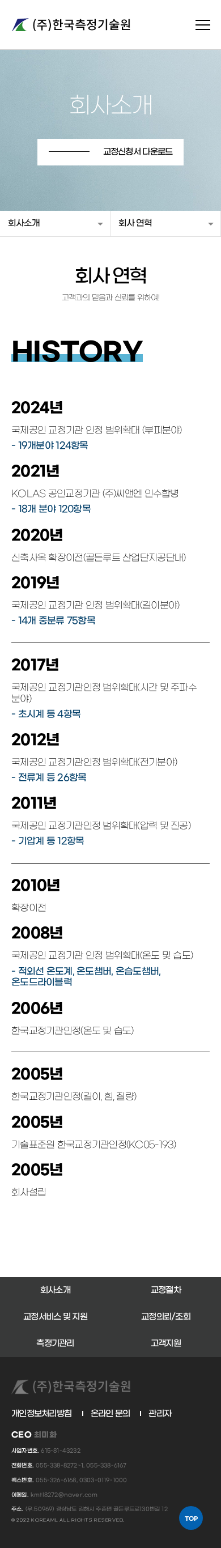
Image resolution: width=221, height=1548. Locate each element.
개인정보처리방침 (41, 1414)
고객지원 (166, 1343)
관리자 (159, 1414)
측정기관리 (55, 1343)
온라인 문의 (110, 1414)
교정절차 (166, 1290)
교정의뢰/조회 (165, 1317)
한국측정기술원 (70, 24)
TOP (191, 1519)
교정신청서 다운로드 (138, 152)
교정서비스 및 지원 (55, 1317)
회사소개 (24, 223)
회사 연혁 (135, 223)
